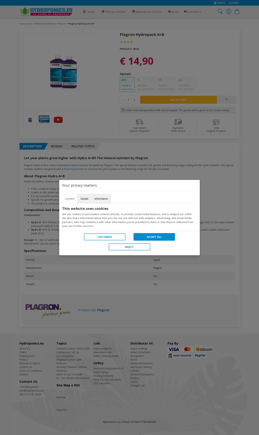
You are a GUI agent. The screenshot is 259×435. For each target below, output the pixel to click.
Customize (104, 237)
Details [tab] (84, 198)
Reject (129, 247)
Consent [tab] (70, 198)
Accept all (154, 237)
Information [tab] (101, 198)
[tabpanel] (129, 217)
